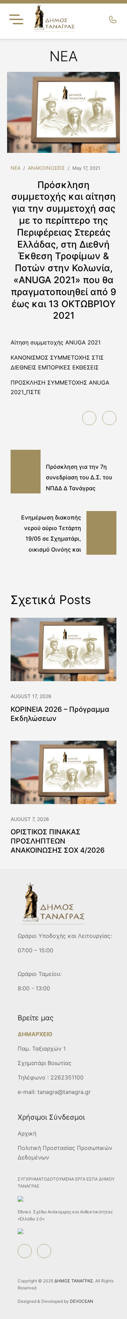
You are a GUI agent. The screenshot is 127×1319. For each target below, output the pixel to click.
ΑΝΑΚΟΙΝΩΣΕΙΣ (46, 168)
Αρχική (27, 1133)
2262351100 (67, 1077)
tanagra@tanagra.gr (64, 1091)
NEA (15, 168)
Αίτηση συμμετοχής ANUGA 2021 (56, 342)
